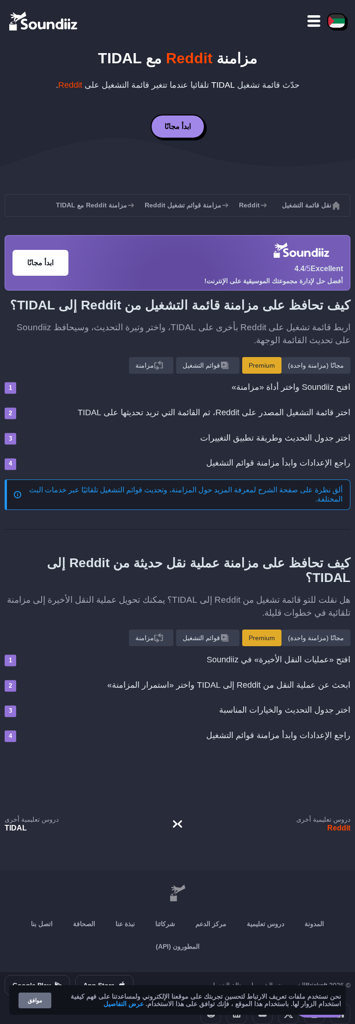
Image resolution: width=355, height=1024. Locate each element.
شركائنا (165, 923)
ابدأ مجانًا (178, 126)
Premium (262, 365)
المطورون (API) (178, 946)
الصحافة (84, 923)
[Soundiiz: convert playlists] (177, 893)
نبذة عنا (125, 923)
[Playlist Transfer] (44, 21)
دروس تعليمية (265, 923)
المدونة (314, 923)
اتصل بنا (42, 923)
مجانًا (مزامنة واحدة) (316, 365)
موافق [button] (35, 1000)
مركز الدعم (211, 923)
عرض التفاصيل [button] (124, 1003)
